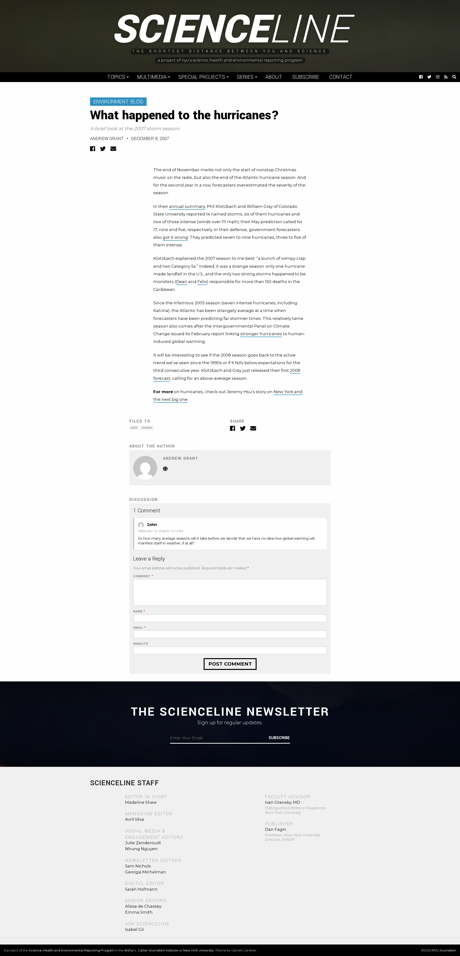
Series (245, 77)
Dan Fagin (275, 829)
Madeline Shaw (141, 802)
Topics (116, 77)
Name (139, 612)
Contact (341, 77)
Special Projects (201, 77)
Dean (181, 281)
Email (139, 628)
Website (140, 644)
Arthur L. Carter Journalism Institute (151, 950)
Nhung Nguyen (141, 848)
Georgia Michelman (145, 872)
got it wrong (175, 237)
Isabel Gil (134, 929)
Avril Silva (134, 819)
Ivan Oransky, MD (282, 802)
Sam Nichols (138, 866)
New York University (198, 950)
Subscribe (305, 77)
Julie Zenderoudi (143, 842)
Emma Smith (139, 912)
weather (147, 428)
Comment (143, 576)
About (273, 77)
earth (134, 428)
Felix (202, 281)
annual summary (187, 206)
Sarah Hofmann (141, 889)
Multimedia (152, 77)
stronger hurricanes (261, 333)
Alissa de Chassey (143, 906)
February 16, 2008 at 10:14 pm (160, 531)
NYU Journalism (444, 950)
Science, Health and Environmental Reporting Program (71, 950)
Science (230, 29)
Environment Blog (118, 102)
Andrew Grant (107, 139)
